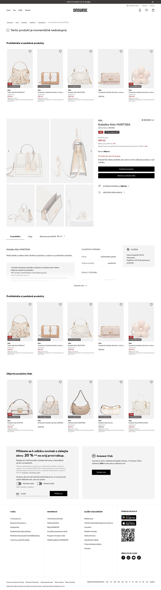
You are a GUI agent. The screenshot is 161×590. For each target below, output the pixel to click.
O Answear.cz (15, 519)
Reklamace (88, 519)
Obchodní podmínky (55, 519)
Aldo (100, 120)
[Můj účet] (139, 10)
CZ (115, 582)
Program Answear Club (56, 536)
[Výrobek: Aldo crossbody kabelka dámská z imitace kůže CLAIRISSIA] (50, 68)
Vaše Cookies (59, 582)
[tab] (52, 236)
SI (140, 582)
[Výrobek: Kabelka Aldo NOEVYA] (20, 399)
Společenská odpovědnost (20, 531)
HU (126, 582)
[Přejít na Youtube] (134, 558)
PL (133, 582)
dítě (20, 10)
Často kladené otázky (92, 544)
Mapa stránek (70, 582)
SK (143, 582)
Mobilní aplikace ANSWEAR (57, 540)
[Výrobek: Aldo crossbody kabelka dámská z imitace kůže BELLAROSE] (111, 68)
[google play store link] (128, 517)
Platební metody (90, 531)
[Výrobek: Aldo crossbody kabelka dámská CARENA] (50, 399)
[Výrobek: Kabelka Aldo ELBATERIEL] (80, 399)
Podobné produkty (126, 169)
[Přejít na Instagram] (128, 558)
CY (111, 582)
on (14, 10)
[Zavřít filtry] (153, 2)
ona (8, 10)
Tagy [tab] (30, 236)
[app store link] (128, 523)
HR (123, 582)
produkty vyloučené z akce (31, 472)
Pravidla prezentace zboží (57, 531)
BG (107, 582)
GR (119, 582)
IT (129, 582)
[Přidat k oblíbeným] (30, 51)
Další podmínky (53, 523)
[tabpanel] (80, 264)
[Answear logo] (80, 10)
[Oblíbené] (146, 10)
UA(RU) (152, 582)
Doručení (87, 527)
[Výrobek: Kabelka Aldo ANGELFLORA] (141, 399)
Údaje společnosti (47, 582)
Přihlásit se (58, 493)
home (27, 10)
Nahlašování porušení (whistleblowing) (25, 536)
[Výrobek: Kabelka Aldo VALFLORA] (80, 68)
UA (147, 582)
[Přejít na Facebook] (123, 558)
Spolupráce (14, 527)
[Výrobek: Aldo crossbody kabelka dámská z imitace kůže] (141, 68)
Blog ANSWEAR (53, 527)
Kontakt (87, 548)
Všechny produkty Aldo (126, 176)
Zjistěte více (101, 472)
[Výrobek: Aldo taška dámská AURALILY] (20, 68)
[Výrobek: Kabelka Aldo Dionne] (111, 399)
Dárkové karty (89, 536)
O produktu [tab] (15, 236)
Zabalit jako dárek (91, 540)
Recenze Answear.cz (18, 523)
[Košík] (153, 10)
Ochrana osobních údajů (19, 540)
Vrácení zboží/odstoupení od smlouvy (98, 523)
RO (137, 582)
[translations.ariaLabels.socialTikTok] (139, 558)
